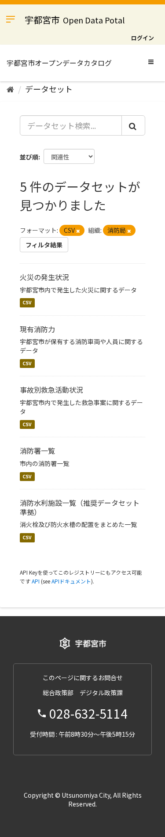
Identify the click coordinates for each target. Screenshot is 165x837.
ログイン (142, 38)
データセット (49, 89)
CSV (27, 302)
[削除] (78, 230)
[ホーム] (10, 89)
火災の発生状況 (44, 277)
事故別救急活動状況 (51, 389)
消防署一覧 (37, 450)
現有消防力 (37, 329)
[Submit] (133, 125)
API (36, 581)
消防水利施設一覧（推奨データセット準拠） (79, 507)
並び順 (29, 156)
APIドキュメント (71, 581)
